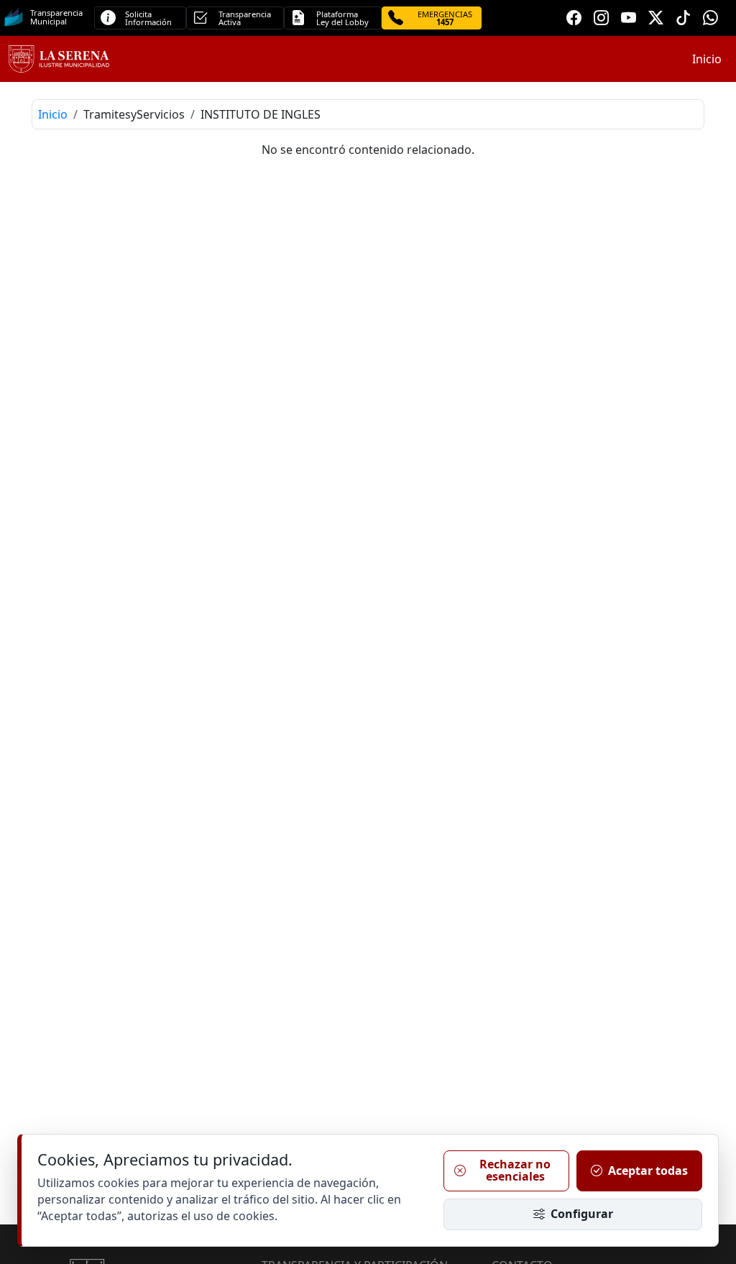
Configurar (582, 1214)
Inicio (707, 59)
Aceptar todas (648, 1170)
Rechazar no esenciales (515, 1170)
